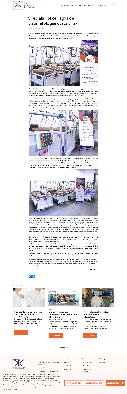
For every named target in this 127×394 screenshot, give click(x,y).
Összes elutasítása (94, 383)
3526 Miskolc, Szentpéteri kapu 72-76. (49, 371)
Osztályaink (67, 366)
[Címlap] (18, 5)
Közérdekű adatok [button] (86, 5)
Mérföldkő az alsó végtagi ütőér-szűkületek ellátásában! (96, 314)
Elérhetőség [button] (101, 5)
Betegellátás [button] (71, 5)
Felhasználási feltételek (88, 366)
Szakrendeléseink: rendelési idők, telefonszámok (28, 313)
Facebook (102, 362)
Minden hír (63, 348)
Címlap (15, 13)
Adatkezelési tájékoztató (89, 362)
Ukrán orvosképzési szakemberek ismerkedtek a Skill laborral (63, 314)
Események (67, 369)
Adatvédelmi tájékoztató (10, 389)
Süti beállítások (73, 383)
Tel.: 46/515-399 (43, 368)
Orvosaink (67, 362)
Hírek (63, 5)
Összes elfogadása (115, 383)
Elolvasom (21, 333)
